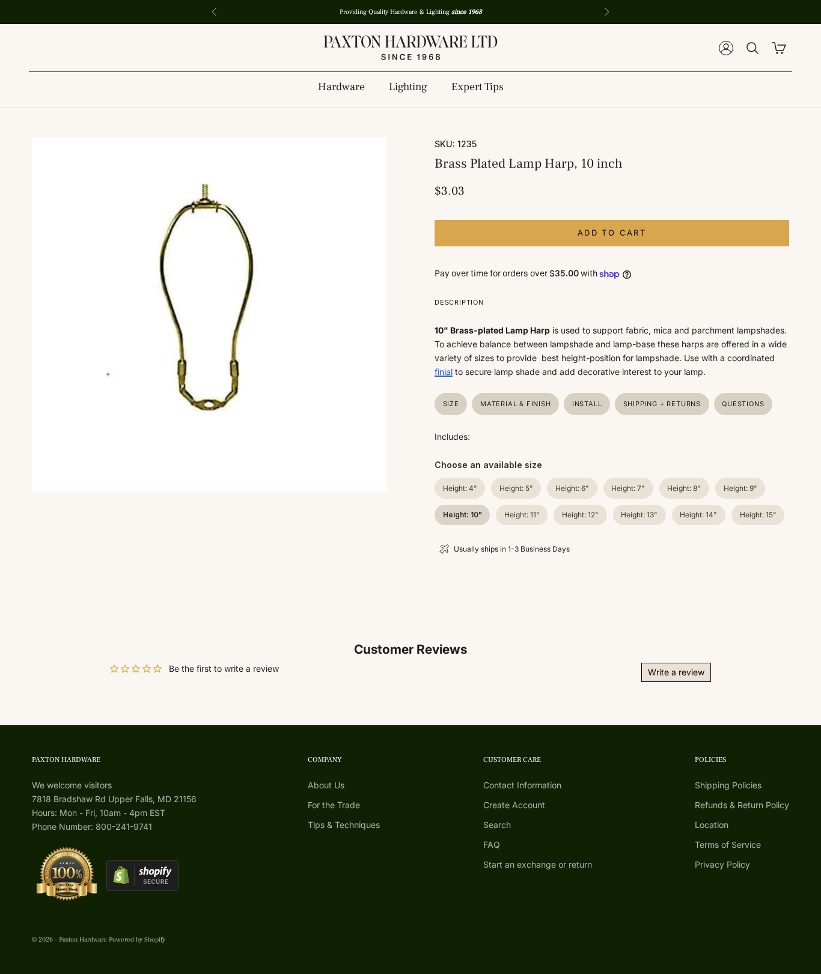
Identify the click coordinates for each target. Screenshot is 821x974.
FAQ (491, 844)
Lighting (408, 87)
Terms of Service (728, 844)
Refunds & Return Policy (742, 805)
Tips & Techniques (344, 825)
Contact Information (522, 785)
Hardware (341, 87)
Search (497, 825)
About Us (326, 785)
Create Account (514, 805)
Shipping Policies (728, 785)
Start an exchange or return (537, 864)
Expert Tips (477, 87)
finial (444, 372)
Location (711, 825)
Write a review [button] (676, 672)
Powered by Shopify (137, 939)
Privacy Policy (722, 864)
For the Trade (334, 805)
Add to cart (612, 232)
